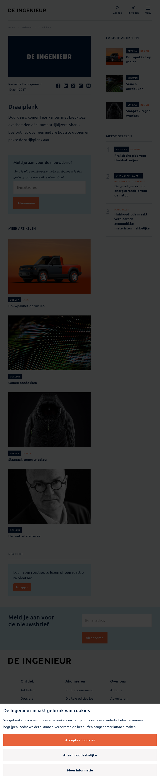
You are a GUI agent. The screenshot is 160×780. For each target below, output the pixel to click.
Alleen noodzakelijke (80, 755)
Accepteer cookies (80, 740)
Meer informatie (80, 770)
